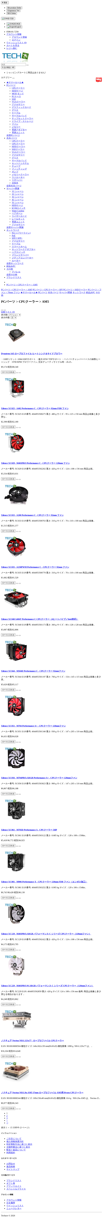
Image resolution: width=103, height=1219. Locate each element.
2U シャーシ (18, 194)
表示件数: (5, 317)
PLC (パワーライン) (21, 233)
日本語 (17, 24)
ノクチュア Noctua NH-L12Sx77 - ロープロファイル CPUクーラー (32, 1040)
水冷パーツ (11, 138)
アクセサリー (18, 104)
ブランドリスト (13, 277)
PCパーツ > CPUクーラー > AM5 (22, 285)
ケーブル (16, 113)
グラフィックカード (21, 107)
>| (7, 1123)
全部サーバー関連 (15, 227)
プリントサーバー (20, 255)
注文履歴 (10, 1203)
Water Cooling (18, 211)
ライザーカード (19, 216)
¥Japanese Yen (13, 11)
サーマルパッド (19, 115)
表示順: (4, 315)
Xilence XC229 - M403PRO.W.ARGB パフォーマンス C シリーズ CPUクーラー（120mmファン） (47, 986)
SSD (14, 99)
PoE (13, 235)
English (18, 27)
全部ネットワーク (15, 263)
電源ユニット (18, 132)
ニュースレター (13, 1208)
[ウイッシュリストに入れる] (17, 372)
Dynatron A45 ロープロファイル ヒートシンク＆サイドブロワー (31, 353)
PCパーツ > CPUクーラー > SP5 (48, 290)
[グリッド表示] (5, 310)
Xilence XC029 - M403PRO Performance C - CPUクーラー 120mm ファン (35, 463)
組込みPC (11, 266)
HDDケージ (17, 91)
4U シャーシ (18, 200)
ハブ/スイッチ (18, 252)
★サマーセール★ (15, 82)
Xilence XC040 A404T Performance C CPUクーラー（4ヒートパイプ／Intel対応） (39, 619)
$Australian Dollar (14, 8)
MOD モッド (18, 93)
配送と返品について (16, 1150)
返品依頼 (10, 1166)
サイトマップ (12, 1169)
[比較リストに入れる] (20, 372)
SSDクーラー (18, 149)
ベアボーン (17, 213)
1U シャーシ (18, 191)
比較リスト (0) (8, 312)
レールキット (18, 219)
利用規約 (10, 1152)
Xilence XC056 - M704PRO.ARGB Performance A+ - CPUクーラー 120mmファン (39, 778)
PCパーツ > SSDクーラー (75, 290)
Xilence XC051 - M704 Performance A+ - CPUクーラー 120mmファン (33, 726)
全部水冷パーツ (13, 186)
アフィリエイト (13, 1186)
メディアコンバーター (22, 258)
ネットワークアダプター (23, 249)
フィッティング (19, 169)
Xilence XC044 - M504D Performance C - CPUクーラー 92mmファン (33, 671)
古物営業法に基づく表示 (18, 1147)
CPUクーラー (18, 88)
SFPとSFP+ (17, 238)
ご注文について (13, 1138)
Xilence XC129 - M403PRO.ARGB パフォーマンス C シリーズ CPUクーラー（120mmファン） (46, 934)
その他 (9, 269)
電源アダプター (19, 130)
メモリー (16, 127)
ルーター (16, 260)
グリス (15, 110)
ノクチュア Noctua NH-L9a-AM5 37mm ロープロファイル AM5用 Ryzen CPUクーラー (42, 1092)
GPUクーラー (18, 144)
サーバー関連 (12, 188)
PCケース (16, 96)
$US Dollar (12, 13)
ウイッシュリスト (15, 1205)
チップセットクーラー (22, 118)
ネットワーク (12, 230)
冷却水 (15, 183)
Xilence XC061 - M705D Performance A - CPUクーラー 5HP (29, 830)
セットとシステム (20, 163)
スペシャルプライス (16, 1189)
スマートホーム (19, 246)
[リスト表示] (2, 310)
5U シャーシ (18, 202)
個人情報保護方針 (15, 1141)
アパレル (16, 272)
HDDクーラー (18, 146)
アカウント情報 (13, 1200)
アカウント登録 (19, 37)
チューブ (16, 166)
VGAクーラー (18, 101)
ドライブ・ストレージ (22, 121)
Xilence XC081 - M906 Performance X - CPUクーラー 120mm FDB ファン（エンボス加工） (44, 882)
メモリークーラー (20, 174)
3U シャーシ (18, 197)
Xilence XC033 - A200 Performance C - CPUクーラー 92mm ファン (32, 515)
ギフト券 (10, 1183)
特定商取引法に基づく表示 (19, 1144)
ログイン (16, 40)
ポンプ (15, 172)
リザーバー (17, 180)
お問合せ (10, 1164)
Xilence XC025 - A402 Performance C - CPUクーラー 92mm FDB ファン (35, 408)
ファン (15, 124)
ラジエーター (18, 177)
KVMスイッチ (18, 208)
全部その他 (11, 274)
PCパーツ (11, 85)
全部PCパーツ (13, 135)
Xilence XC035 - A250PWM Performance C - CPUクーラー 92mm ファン (35, 567)
